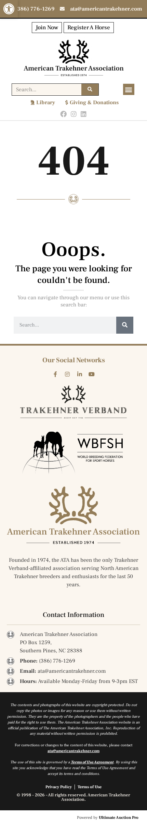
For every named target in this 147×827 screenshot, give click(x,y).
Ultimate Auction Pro (118, 817)
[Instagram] (73, 114)
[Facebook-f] (55, 374)
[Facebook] (63, 114)
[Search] (89, 89)
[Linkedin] (83, 114)
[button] (9, 9)
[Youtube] (92, 374)
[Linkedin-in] (79, 374)
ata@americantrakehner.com (73, 750)
